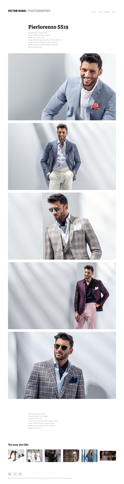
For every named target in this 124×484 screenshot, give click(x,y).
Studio (100, 12)
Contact (107, 12)
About (114, 12)
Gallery (93, 12)
